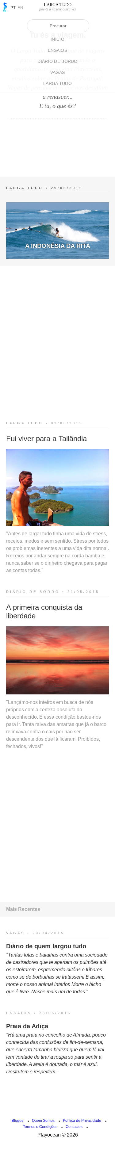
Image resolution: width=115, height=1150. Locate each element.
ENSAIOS (57, 50)
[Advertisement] (58, 141)
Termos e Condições (40, 1127)
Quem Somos (43, 1120)
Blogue (18, 1120)
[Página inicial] (4, 7)
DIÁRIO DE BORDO (57, 61)
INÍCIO (57, 39)
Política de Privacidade (82, 1120)
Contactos (74, 1127)
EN (20, 8)
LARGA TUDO (57, 83)
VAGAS (57, 72)
